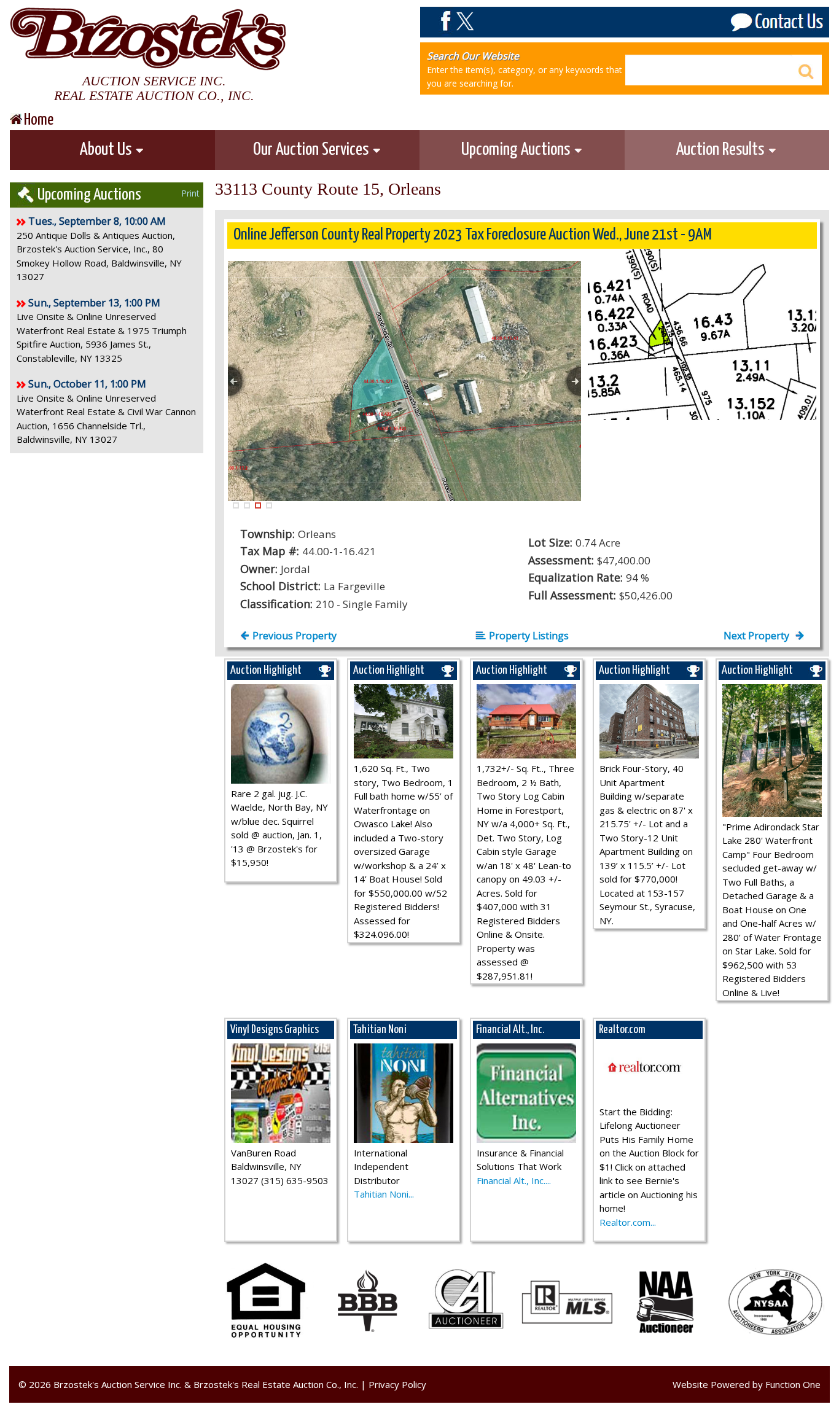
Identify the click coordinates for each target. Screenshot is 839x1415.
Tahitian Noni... (384, 1194)
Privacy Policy (397, 1384)
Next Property (758, 635)
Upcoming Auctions (517, 149)
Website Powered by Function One (747, 1384)
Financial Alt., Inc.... (514, 1180)
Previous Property (294, 635)
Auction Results (721, 149)
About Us (107, 149)
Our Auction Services (312, 149)
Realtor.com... (627, 1222)
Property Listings (529, 635)
